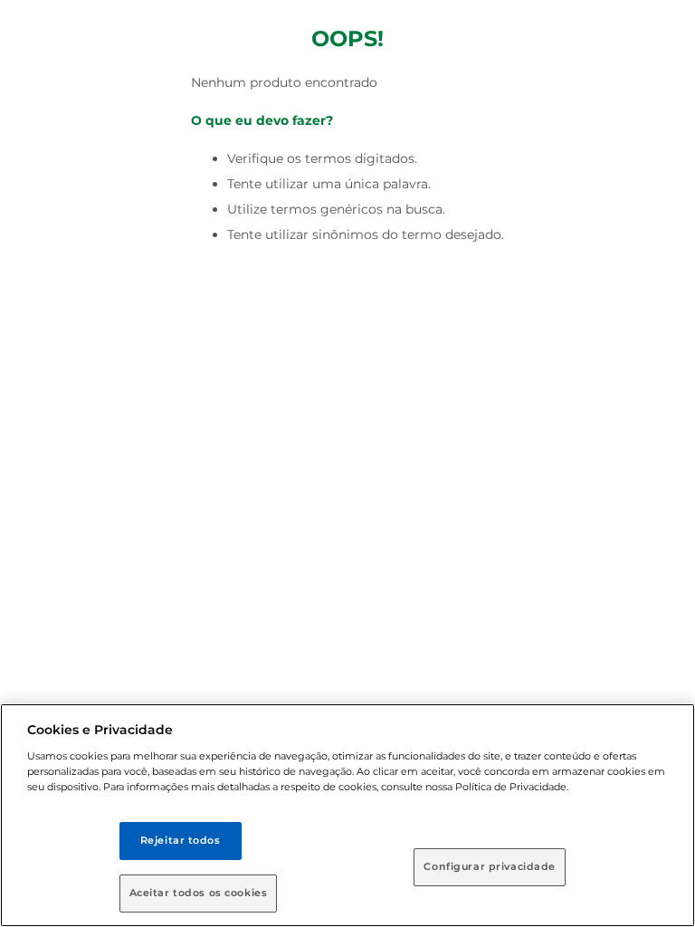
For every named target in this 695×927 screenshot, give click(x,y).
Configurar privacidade (490, 866)
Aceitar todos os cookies (198, 892)
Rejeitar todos (180, 840)
